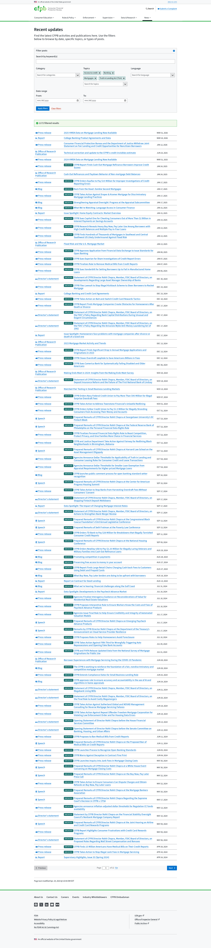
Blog (39, 189)
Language (136, 68)
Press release (44, 132)
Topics (86, 68)
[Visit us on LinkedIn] (46, 904)
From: (39, 96)
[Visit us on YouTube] (52, 904)
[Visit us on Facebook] (36, 904)
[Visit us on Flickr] (57, 904)
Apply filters (43, 108)
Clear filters (56, 108)
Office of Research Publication (45, 153)
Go (116, 867)
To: (84, 96)
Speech (41, 418)
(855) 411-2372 (172, 2)
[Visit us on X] (41, 904)
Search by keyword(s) (46, 56)
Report (41, 138)
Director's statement (48, 278)
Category (40, 68)
